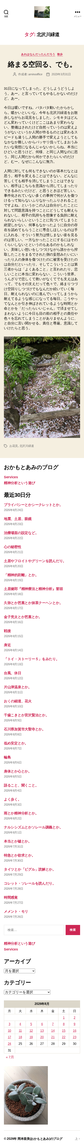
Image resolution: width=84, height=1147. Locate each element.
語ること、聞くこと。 (21, 785)
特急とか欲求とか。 (19, 855)
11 (20, 1030)
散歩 (60, 54)
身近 (7, 645)
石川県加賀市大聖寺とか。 (25, 729)
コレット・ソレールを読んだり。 (30, 883)
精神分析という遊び (19, 483)
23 (74, 1037)
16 (74, 1030)
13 (42, 1030)
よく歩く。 (12, 799)
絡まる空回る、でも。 (42, 64)
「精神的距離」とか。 (21, 575)
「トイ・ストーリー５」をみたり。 (31, 659)
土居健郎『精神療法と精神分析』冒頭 (33, 589)
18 (20, 1037)
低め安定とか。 (16, 743)
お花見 (13, 445)
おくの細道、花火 (18, 701)
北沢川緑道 (27, 445)
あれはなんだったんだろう (38, 54)
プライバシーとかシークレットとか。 (33, 505)
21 (53, 1037)
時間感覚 (11, 897)
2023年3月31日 (61, 74)
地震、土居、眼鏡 (18, 519)
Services (11, 477)
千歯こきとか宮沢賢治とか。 (26, 715)
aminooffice (35, 74)
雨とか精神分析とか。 (21, 813)
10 (9, 1030)
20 (42, 1037)
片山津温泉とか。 (18, 687)
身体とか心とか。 (18, 771)
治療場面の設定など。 (21, 533)
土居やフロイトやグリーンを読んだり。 (35, 561)
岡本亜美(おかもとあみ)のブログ (40, 1138)
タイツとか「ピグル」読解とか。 (30, 869)
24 (9, 1043)
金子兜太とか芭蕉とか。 (23, 617)
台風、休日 (12, 673)
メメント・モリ (16, 911)
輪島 (7, 757)
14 (53, 1030)
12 (31, 1030)
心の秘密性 (12, 547)
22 (63, 1037)
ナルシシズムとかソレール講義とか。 (33, 827)
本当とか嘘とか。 (18, 841)
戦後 (7, 631)
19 (31, 1037)
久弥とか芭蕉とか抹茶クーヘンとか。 (33, 603)
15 (63, 1030)
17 (9, 1037)
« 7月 (10, 1057)
